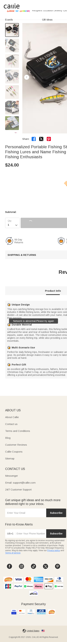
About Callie (12, 417)
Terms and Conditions (17, 430)
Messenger (11, 475)
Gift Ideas (47, 19)
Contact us (11, 424)
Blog (7, 437)
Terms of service (12, 553)
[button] (26, 77)
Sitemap (9, 458)
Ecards (9, 19)
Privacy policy (53, 550)
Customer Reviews (16, 444)
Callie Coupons (14, 451)
